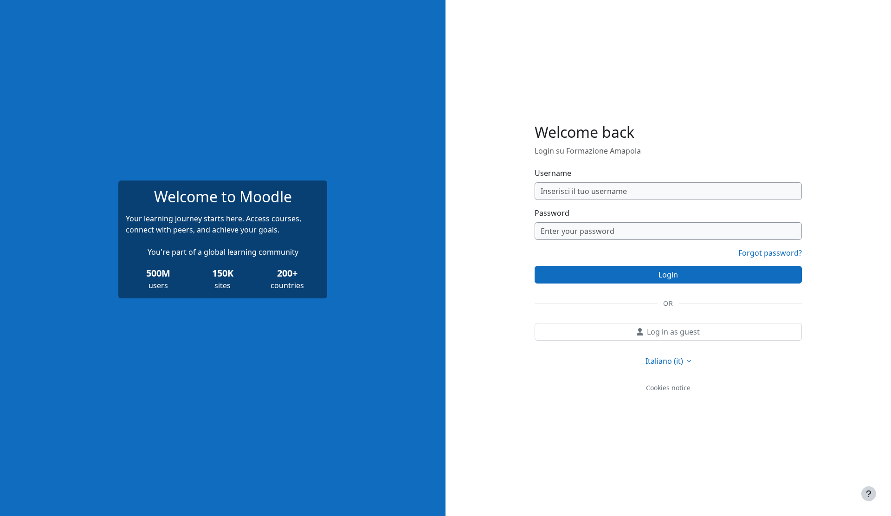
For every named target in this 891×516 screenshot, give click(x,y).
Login (668, 275)
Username (553, 173)
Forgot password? (770, 253)
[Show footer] (868, 493)
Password (552, 213)
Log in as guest (673, 332)
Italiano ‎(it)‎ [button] (665, 361)
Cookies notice (668, 387)
